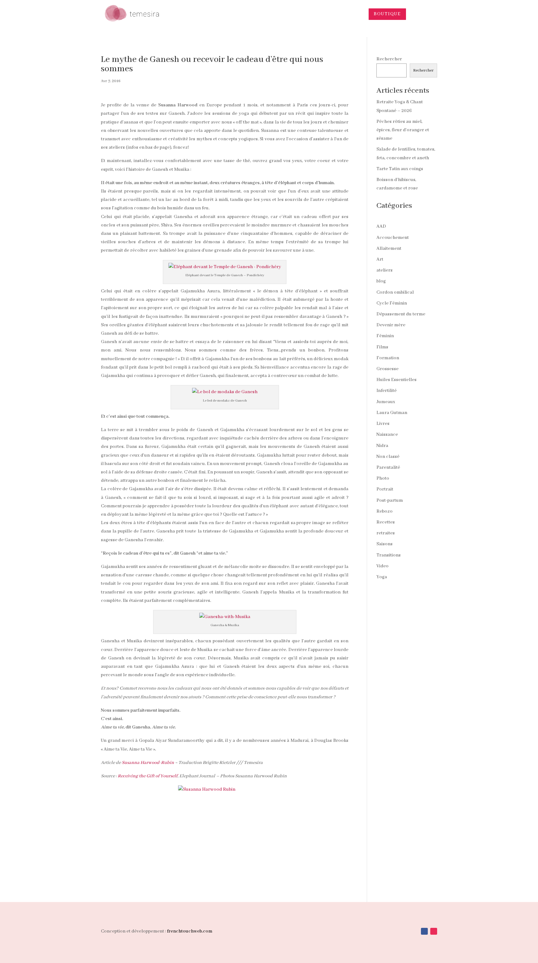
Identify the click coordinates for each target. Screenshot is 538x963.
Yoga (381, 577)
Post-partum (389, 500)
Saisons (384, 544)
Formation (387, 358)
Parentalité (388, 467)
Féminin (385, 336)
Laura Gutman (391, 413)
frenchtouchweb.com (189, 931)
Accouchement (392, 237)
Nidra (382, 446)
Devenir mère (390, 325)
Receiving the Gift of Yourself (147, 776)
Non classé (387, 456)
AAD (381, 226)
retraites (385, 533)
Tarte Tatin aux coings (399, 169)
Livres (382, 423)
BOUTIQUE (387, 14)
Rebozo (384, 511)
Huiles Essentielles (396, 380)
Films (382, 347)
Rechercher (389, 59)
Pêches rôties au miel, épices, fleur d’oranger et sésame (402, 130)
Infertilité (386, 390)
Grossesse (387, 369)
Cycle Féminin (391, 303)
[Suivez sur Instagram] (433, 931)
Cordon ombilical (395, 292)
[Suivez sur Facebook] (424, 931)
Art (379, 259)
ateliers (384, 270)
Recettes (385, 522)
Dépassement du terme (400, 314)
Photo (382, 478)
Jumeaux (385, 402)
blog (381, 281)
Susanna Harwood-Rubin (148, 762)
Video (382, 566)
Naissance (387, 434)
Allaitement (388, 248)
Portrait (384, 489)
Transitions (388, 555)
